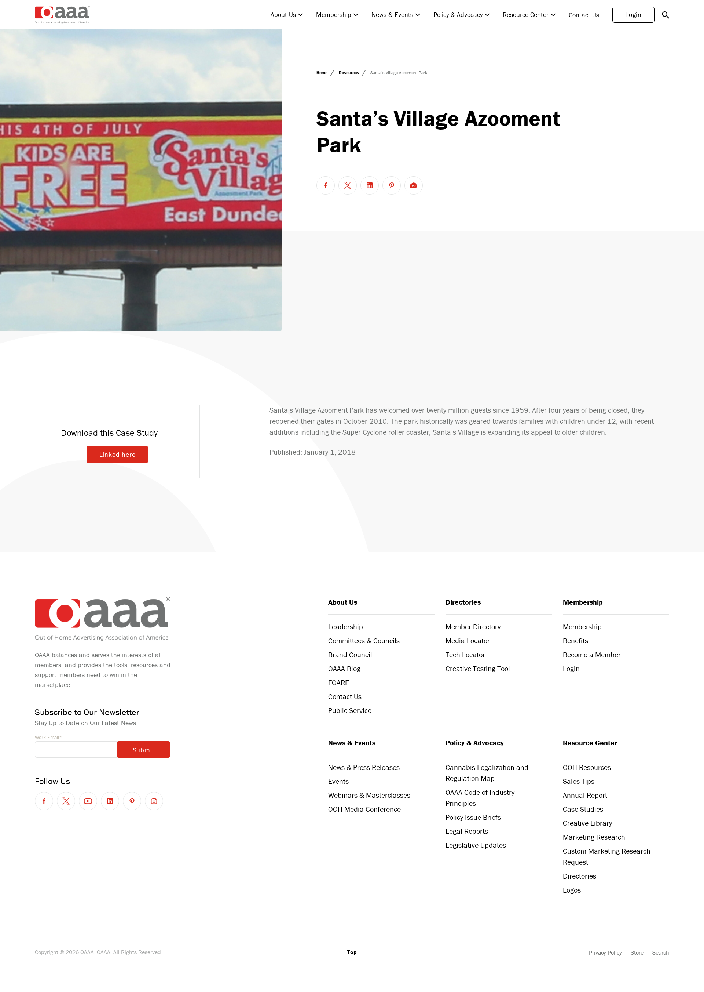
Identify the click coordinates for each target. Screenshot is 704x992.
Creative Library (587, 823)
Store (637, 952)
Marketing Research (594, 836)
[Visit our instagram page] (154, 801)
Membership (333, 14)
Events (338, 781)
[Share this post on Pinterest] (391, 185)
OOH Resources (587, 767)
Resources (349, 72)
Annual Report (585, 795)
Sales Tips (578, 781)
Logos (572, 889)
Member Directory (472, 626)
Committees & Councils (364, 640)
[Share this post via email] (413, 185)
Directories (463, 602)
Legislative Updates (475, 845)
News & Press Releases (364, 767)
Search (660, 952)
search (665, 14)
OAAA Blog (344, 668)
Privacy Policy (605, 952)
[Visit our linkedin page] (110, 801)
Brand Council (350, 654)
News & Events (392, 14)
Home (322, 72)
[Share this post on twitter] (347, 185)
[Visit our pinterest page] (132, 801)
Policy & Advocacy (458, 14)
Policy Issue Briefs (473, 817)
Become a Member (592, 654)
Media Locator (467, 640)
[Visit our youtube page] (88, 801)
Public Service (349, 710)
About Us (283, 14)
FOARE (338, 682)
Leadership (345, 626)
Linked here (117, 454)
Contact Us (584, 15)
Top (352, 952)
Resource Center (526, 14)
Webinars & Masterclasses (369, 795)
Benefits (575, 640)
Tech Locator (465, 654)
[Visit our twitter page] (66, 801)
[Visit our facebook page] (44, 801)
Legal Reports (466, 831)
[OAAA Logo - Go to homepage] (62, 15)
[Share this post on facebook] (325, 185)
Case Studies (583, 809)
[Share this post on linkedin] (369, 185)
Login (633, 14)
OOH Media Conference (364, 809)
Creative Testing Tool (477, 668)
